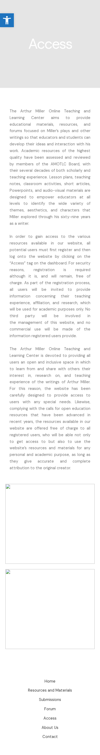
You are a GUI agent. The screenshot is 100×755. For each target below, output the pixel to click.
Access (50, 718)
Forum (50, 709)
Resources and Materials (50, 690)
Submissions (50, 699)
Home (50, 681)
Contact (50, 736)
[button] (7, 20)
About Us (50, 727)
